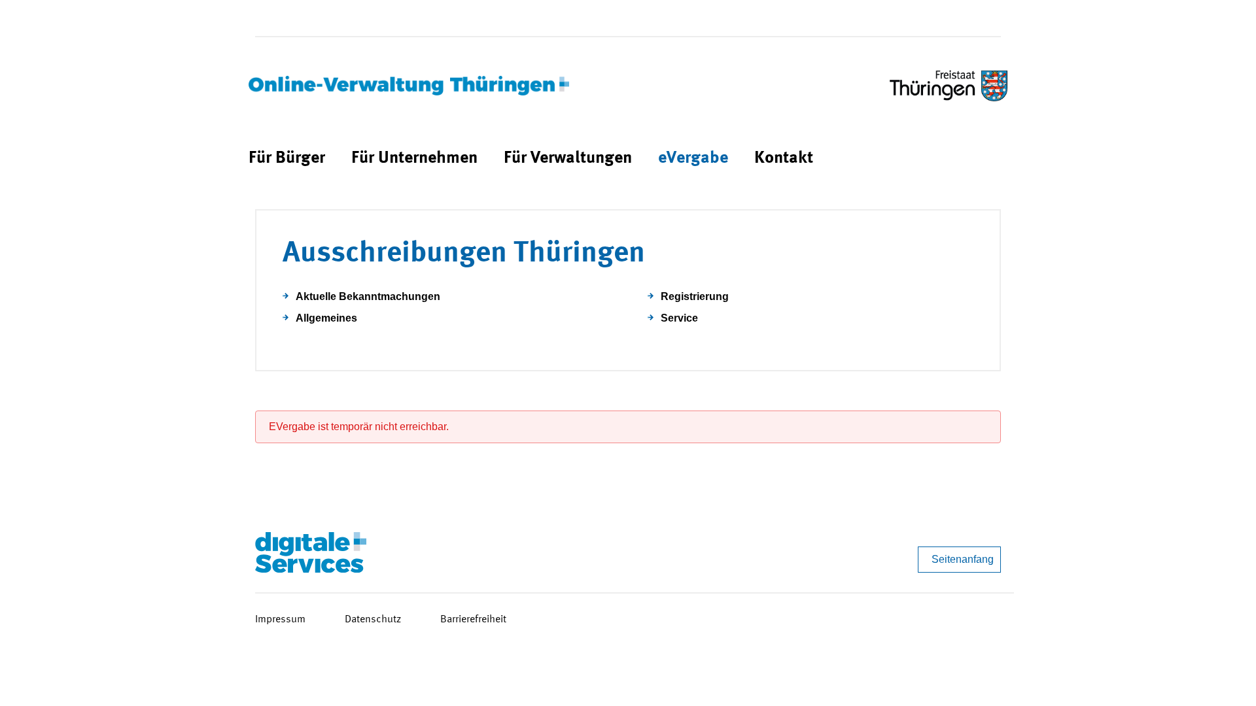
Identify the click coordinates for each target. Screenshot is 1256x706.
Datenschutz (373, 619)
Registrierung (695, 296)
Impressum (280, 619)
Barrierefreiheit (473, 619)
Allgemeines (326, 318)
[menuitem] (287, 158)
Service (679, 318)
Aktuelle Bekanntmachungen (368, 296)
